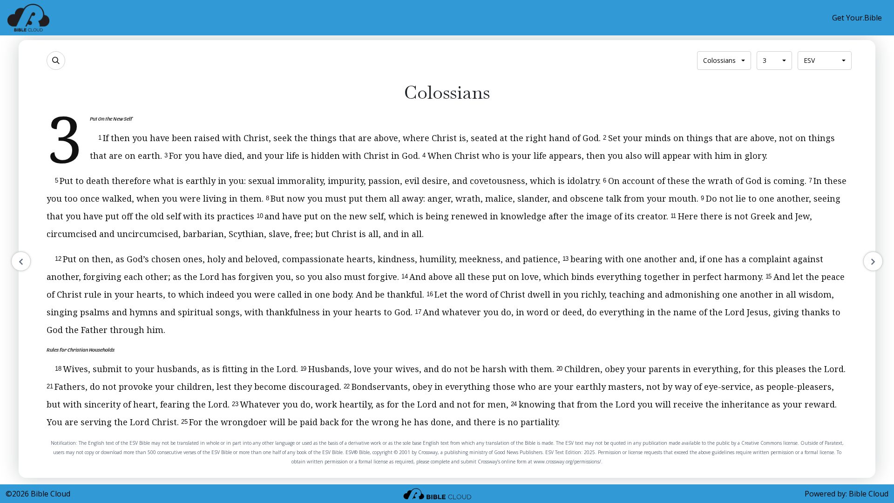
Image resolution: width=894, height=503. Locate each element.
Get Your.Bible (857, 18)
